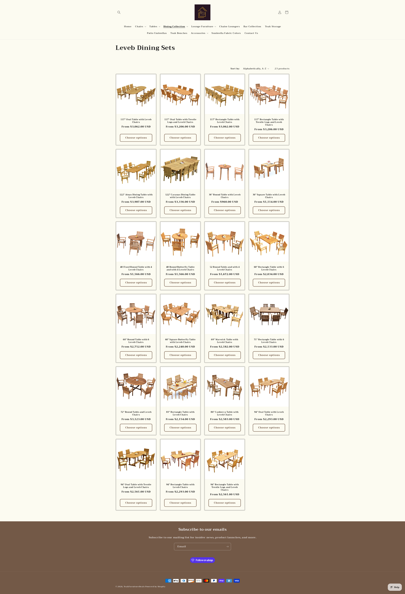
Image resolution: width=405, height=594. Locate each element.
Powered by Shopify (155, 586)
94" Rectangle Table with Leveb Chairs (180, 486)
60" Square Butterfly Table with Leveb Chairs (180, 341)
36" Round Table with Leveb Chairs (225, 196)
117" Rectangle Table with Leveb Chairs (225, 121)
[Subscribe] (227, 546)
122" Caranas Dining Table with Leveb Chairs (180, 196)
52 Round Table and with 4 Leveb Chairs (225, 268)
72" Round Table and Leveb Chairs (136, 413)
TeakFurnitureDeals (134, 586)
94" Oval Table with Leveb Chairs (269, 413)
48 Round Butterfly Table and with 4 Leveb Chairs (180, 268)
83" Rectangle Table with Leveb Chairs (180, 413)
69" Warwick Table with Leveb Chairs (224, 341)
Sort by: (235, 68)
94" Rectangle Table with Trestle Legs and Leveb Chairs (225, 487)
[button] (118, 12)
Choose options (136, 138)
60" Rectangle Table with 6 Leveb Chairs (269, 268)
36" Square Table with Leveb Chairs (269, 196)
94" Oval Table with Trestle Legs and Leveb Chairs (136, 486)
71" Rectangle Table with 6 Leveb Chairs (269, 341)
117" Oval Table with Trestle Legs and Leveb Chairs (180, 121)
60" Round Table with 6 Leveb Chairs (136, 341)
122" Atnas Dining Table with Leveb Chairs (136, 196)
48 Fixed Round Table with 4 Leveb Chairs (136, 268)
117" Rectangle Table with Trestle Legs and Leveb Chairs (269, 122)
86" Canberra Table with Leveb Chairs (225, 413)
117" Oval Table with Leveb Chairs (136, 121)
